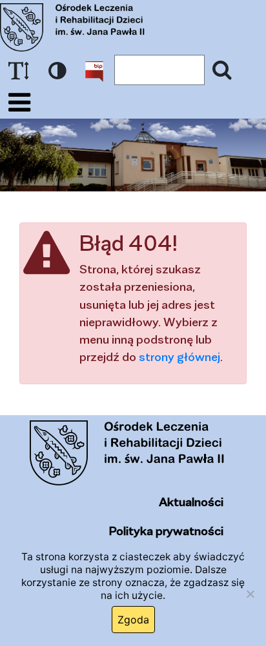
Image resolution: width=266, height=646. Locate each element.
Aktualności (191, 501)
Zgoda (133, 619)
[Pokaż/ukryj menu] (19, 102)
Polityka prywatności (166, 531)
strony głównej (179, 356)
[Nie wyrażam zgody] (249, 593)
